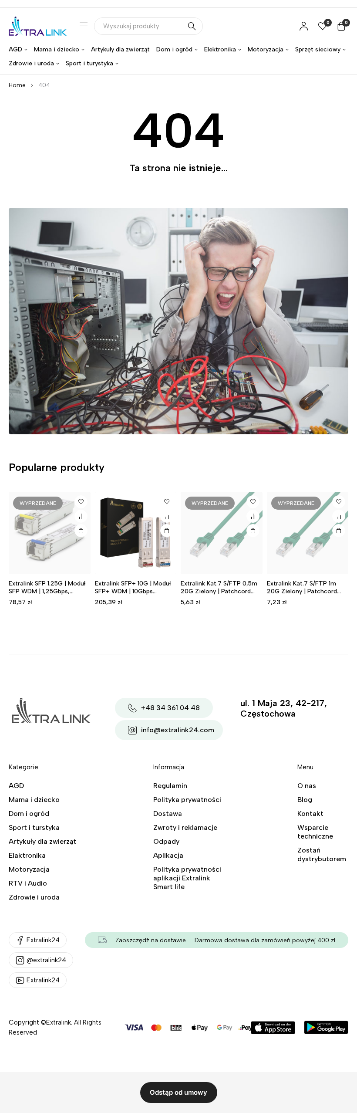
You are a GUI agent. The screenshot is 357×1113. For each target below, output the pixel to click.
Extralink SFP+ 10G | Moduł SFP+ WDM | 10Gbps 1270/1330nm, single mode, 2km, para (134, 595)
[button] (166, 530)
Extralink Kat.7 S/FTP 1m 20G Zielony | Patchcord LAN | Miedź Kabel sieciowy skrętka (305, 595)
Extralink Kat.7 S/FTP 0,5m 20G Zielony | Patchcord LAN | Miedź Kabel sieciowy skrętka (219, 595)
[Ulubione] (81, 501)
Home (17, 85)
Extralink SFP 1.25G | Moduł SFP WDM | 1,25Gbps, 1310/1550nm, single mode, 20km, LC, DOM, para (47, 595)
